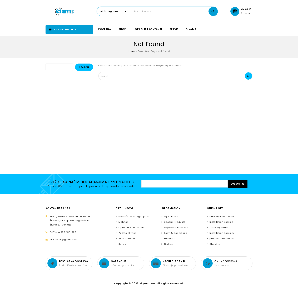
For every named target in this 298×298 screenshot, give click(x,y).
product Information (222, 238)
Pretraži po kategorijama (134, 216)
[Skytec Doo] (65, 11)
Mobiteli (123, 222)
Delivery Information (222, 216)
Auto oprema (126, 238)
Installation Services (222, 233)
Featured (169, 238)
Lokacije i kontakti (147, 29)
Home (131, 51)
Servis (174, 29)
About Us (215, 244)
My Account (171, 216)
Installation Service (221, 222)
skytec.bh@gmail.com (63, 239)
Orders (168, 244)
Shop (122, 29)
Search (84, 67)
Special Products (174, 222)
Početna (104, 29)
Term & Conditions (175, 233)
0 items (245, 13)
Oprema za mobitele (131, 227)
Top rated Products (176, 227)
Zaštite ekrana (127, 233)
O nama (191, 29)
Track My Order (219, 227)
